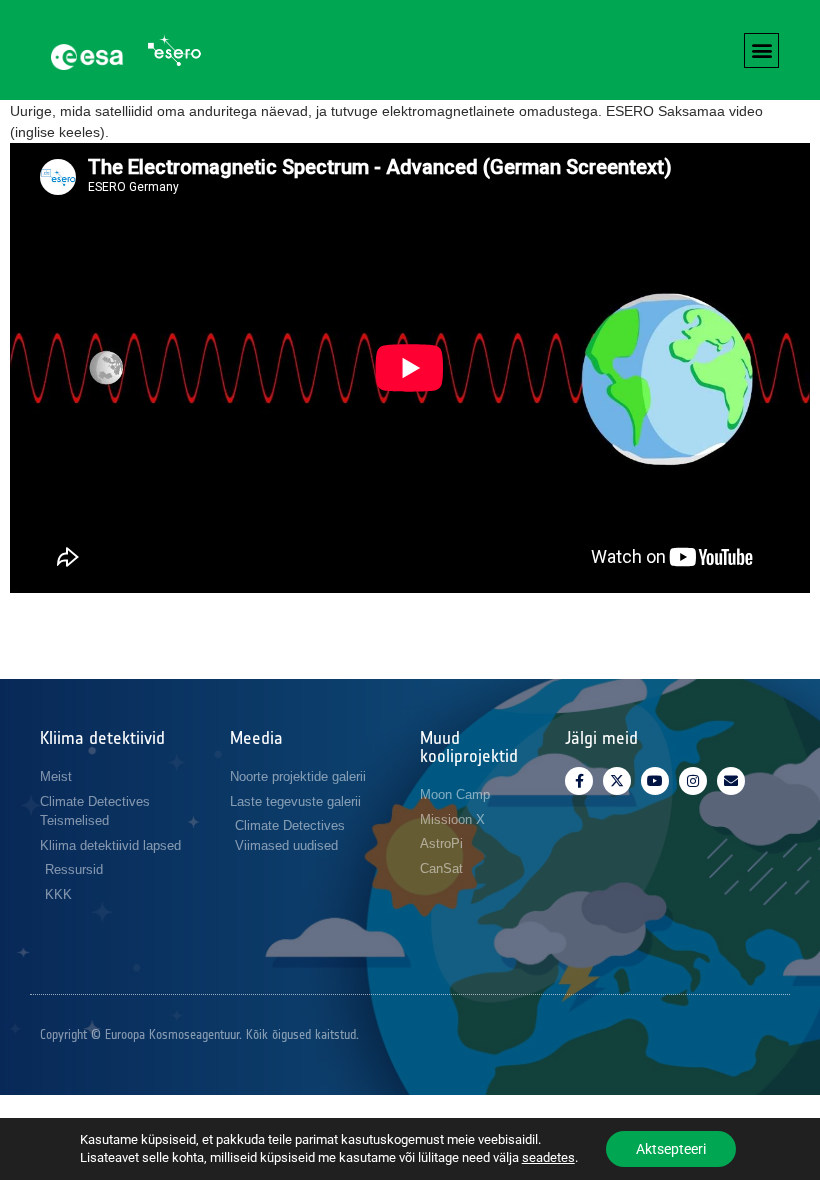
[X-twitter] (617, 781)
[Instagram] (693, 781)
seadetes (548, 1157)
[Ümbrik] (731, 781)
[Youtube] (655, 781)
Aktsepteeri (671, 1149)
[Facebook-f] (579, 781)
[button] (761, 50)
